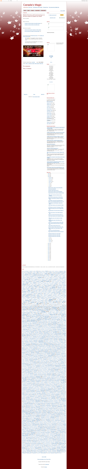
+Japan (35, 312)
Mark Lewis (41, 63)
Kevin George (31, 392)
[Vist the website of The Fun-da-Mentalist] (51, 50)
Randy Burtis (49, 422)
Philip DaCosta (43, 420)
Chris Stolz (62, 344)
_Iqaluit (59, 282)
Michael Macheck (48, 407)
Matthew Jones (59, 403)
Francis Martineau (44, 364)
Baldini (40, 331)
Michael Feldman (49, 406)
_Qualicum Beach (30, 293)
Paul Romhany (52, 417)
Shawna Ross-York (33, 435)
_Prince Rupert (25, 293)
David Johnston (44, 353)
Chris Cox (37, 343)
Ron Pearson (39, 429)
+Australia (30, 311)
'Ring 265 (49, 306)
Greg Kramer (48, 370)
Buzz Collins (46, 338)
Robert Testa (53, 427)
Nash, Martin (49, 123)
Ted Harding (43, 442)
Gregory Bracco (25, 371)
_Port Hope (32, 292)
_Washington (64, 300)
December (50, 177)
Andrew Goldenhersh (38, 327)
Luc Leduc (32, 397)
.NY (34, 305)
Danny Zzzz (28, 351)
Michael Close (45, 7)
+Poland (53, 312)
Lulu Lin (62, 397)
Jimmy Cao (52, 382)
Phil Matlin (33, 420)
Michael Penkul (61, 407)
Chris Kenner (63, 343)
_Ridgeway (34, 294)
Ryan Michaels (64, 430)
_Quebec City (40, 293)
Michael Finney (54, 406)
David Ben (32, 352)
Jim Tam (49, 382)
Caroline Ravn (46, 340)
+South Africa (60, 312)
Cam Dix (27, 339)
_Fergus (30, 278)
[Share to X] (40, 62)
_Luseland (64, 285)
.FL (43, 304)
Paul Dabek (26, 417)
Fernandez (23, 364)
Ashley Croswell (59, 330)
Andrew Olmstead (59, 327)
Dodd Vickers (40, 358)
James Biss (44, 376)
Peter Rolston (52, 419)
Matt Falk (36, 403)
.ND (24, 305)
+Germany (24, 312)
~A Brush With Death (62, 313)
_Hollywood (34, 282)
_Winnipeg (32, 302)
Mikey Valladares (62, 410)
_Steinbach (53, 297)
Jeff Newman (33, 381)
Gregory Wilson (30, 371)
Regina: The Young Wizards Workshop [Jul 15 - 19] (56, 201)
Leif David (40, 394)
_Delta (48, 276)
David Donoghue (63, 352)
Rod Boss (36, 428)
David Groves (30, 353)
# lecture (29, 309)
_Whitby (56, 301)
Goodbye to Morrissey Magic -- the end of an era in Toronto (55, 132)
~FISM (62, 315)
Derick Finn (54, 356)
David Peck (53, 354)
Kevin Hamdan (36, 392)
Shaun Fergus (63, 434)
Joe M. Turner (42, 383)
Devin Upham (28, 357)
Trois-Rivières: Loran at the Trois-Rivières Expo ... (55, 200)
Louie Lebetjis (59, 396)
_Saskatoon (27, 295)
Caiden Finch (56, 338)
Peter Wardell (61, 419)
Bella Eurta (56, 331)
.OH (36, 305)
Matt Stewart (48, 403)
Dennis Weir (40, 356)
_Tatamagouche (59, 298)
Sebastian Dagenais (37, 434)
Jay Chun (46, 379)
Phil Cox (65, 419)
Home (25, 10)
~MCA (61, 318)
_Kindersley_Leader (46, 283)
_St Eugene (47, 296)
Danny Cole (46, 350)
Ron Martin (35, 429)
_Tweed (23, 300)
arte (42, 330)
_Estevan (63, 277)
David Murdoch (37, 354)
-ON (37, 303)
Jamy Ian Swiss (24, 378)
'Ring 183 (41, 306)
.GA (45, 304)
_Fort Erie (39, 278)
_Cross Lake (36, 276)
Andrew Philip (64, 327)
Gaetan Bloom (25, 366)
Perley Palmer (49, 418)
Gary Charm (62, 366)
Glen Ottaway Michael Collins (59, 368)
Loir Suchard (23, 396)
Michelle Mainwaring (60, 408)
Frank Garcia (54, 364)
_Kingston (55, 283)
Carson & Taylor (56, 340)
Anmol (45, 328)
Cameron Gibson (41, 339)
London (36, 396)
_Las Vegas (23, 285)
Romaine (58, 428)
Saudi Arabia (38, 432)
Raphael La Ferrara (59, 422)
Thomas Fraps (32, 444)
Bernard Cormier (36, 333)
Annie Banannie (54, 328)
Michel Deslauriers (46, 408)
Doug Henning (35, 359)
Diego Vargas (50, 357)
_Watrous (33, 301)
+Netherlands (45, 312)
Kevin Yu (48, 392)
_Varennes (38, 300)
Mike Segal (57, 410)
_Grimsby (26, 281)
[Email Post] (37, 62)
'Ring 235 (45, 306)
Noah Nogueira (43, 414)
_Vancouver (27, 300)
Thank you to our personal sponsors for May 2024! (55, 222)
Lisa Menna (63, 395)
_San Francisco (55, 294)
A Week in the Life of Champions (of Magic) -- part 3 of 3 (55, 136)
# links (35, 309)
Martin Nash (28, 402)
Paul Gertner (34, 417)
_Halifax (41, 281)
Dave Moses (59, 351)
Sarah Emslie (28, 432)
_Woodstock (41, 302)
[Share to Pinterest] (42, 62)
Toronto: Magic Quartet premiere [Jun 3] (54, 225)
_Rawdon (51, 293)
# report (33, 310)
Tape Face (31, 442)
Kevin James (44, 392)
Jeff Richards (46, 381)
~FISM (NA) (28, 316)
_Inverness (56, 282)
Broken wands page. (50, 101)
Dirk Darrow (58, 357)
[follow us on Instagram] (64, 18)
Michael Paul (57, 407)
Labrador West (34, 393)
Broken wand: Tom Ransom (51, 144)
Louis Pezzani (63, 396)
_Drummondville (24, 277)
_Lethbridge (38, 285)
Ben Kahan (36, 332)
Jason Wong (35, 379)
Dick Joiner (41, 357)
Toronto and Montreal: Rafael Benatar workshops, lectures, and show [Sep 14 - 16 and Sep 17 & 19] (55, 162)
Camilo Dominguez (46, 339)
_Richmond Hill (29, 294)
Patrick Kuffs (27, 416)
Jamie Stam (63, 377)
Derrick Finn (24, 357)
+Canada (43, 311)
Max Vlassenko (44, 404)
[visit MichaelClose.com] (56, 29)
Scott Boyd (56, 432)
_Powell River (48, 292)
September (50, 181)
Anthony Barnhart (63, 328)
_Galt (39, 279)
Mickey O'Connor (33, 409)
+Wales (43, 313)
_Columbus (38, 275)
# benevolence (64, 307)
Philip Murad (52, 420)
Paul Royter (57, 417)
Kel (59, 390)
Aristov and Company (29, 330)
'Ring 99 (44, 307)
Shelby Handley (52, 435)
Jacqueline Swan (32, 376)
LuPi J (64, 397)
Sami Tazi (57, 431)
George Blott (49, 367)
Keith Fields (47, 390)
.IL (49, 304)
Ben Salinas (50, 332)
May (49, 186)
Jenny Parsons (30, 382)
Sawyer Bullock (48, 432)
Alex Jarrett (45, 324)
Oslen (33, 415)
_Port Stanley (44, 292)
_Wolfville (38, 302)
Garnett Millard (43, 366)
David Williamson (40, 355)
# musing (61, 309)
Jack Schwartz (53, 375)
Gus (38, 371)
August (50, 182)
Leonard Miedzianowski (63, 394)
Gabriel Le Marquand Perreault (49, 365)
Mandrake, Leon (49, 117)
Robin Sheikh (26, 428)
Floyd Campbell (34, 364)
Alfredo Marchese (60, 325)
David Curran (53, 352)
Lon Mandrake (32, 396)
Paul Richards (47, 417)
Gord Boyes (32, 369)
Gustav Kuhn (41, 371)
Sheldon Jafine (63, 435)
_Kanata (23, 283)
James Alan (38, 376)
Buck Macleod (32, 338)
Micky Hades (38, 409)
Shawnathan (37, 435)
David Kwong (63, 353)
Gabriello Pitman (63, 365)
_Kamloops (63, 282)
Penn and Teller (36, 418)
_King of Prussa (51, 283)
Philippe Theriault (57, 420)
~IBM (30, 317)
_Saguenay (41, 294)
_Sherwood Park (54, 295)
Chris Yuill (32, 345)
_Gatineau (50, 279)
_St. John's (37, 297)
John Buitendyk (24, 384)
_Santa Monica (63, 294)
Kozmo (55, 392)
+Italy (31, 312)
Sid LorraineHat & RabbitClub (51, 56)
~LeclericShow (46, 317)
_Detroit (51, 276)
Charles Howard (51, 341)
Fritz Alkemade (38, 365)
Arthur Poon (50, 330)
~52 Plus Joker (55, 313)
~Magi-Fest (28, 318)
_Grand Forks (39, 280)
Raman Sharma (45, 422)
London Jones (40, 396)
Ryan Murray (24, 431)
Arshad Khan (39, 330)
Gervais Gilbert (25, 368)
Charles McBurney (56, 341)
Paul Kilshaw (38, 417)
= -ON (46, 313)
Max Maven (39, 404)
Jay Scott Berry (24, 380)
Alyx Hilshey (29, 326)
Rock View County (32, 428)
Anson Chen (58, 328)
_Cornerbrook (51, 275)
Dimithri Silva (54, 357)
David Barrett (28, 352)
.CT (41, 304)
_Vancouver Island (34, 300)
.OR (41, 305)
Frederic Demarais (24, 365)
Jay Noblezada (54, 379)
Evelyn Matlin (24, 363)
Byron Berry (51, 338)
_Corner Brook (47, 275)
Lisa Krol (60, 395)
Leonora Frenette (35, 395)
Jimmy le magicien (58, 382)
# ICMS (63, 308)
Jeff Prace (42, 381)
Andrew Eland (28, 327)
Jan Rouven (28, 378)
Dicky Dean (46, 357)
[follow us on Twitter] (61, 18)
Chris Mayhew (28, 344)
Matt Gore (39, 403)
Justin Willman (28, 389)
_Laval (28, 285)
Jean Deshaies (32, 380)
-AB (53, 302)
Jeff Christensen (57, 380)
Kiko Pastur (51, 392)
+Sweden (23, 313)
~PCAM (28, 320)
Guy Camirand (52, 371)
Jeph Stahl (34, 382)
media (64, 404)
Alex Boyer (37, 324)
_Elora (53, 277)
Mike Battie (51, 409)
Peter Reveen (48, 419)
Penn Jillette (41, 418)
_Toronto (50, 299)
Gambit (34, 366)
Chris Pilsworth (46, 344)
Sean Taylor (26, 434)
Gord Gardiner (36, 369)
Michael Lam (43, 407)
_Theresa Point (26, 299)
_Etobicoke (23, 278)
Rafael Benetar (32, 422)
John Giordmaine (42, 384)
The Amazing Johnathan (58, 442)
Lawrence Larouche (25, 394)
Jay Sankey (63, 379)
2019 (49, 248)
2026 (49, 173)
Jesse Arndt (41, 382)
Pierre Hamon (24, 421)
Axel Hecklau (32, 331)
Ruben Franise (24, 430)
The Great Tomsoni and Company (47, 443)
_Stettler (61, 297)
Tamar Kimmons (27, 442)
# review (37, 310)
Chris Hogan (59, 343)
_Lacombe (47, 284)
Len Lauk (49, 394)
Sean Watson (32, 434)
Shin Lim (40, 436)
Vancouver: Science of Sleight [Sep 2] (52, 148)
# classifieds (41, 308)
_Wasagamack (60, 300)
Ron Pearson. (44, 429)
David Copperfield (47, 352)
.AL (31, 304)
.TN (48, 305)
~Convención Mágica (46, 315)
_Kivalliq (32, 284)
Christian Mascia (48, 345)
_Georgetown (55, 279)
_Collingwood (34, 275)
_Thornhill (30, 299)
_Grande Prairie (54, 280)
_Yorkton (46, 302)
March (50, 239)
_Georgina (59, 279)
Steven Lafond (64, 440)
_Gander (47, 279)
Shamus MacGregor (52, 434)
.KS (53, 304)
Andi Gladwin (58, 326)
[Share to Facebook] (41, 62)
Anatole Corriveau (46, 326)
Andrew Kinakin (48, 327)
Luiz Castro (53, 397)
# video (26, 63)
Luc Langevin (28, 397)
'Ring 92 (38, 307)
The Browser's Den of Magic (37, 7)
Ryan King (51, 430)
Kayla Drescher (32, 390)
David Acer (23, 352)
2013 (49, 256)
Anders (50, 326)
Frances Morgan (39, 364)
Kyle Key (27, 393)
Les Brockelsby (39, 395)
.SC (45, 305)
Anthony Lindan (25, 329)
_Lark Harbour (63, 284)
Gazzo (36, 367)
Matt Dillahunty (26, 403)
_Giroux (62, 279)
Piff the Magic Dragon (30, 421)
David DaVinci (58, 352)
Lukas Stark (58, 397)
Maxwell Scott (53, 404)
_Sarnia (23, 295)
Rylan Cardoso (39, 431)
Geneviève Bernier (40, 367)
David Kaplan (49, 353)
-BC (57, 302)
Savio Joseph (42, 432)
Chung (50, 346)
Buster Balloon (42, 338)
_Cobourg (26, 275)
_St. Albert (59, 296)
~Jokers (36, 317)
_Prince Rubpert (64, 292)
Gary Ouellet (25, 367)
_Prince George (58, 292)
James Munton (34, 377)
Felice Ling (59, 363)
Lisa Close (56, 395)
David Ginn (27, 353)
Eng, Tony (48, 107)
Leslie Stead (43, 395)
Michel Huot (55, 408)
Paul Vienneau (62, 417)
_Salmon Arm (50, 294)
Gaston (34, 367)
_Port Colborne (58, 291)
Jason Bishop (36, 378)
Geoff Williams (45, 367)
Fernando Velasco (28, 364)
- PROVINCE (50, 302)
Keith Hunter (51, 390)
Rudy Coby (28, 430)
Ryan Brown (32, 430)
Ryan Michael (59, 430)
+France (65, 311)
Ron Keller (27, 429)
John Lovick (64, 384)
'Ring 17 (35, 306)
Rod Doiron (44, 428)
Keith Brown (42, 390)
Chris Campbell (28, 343)
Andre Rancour (63, 326)
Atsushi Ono (27, 331)
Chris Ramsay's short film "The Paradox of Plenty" (55, 207)
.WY (58, 305)
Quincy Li (59, 421)
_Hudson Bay (43, 282)
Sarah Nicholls (33, 432)
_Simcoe (61, 295)
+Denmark (54, 311)
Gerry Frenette (64, 367)
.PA (43, 305)
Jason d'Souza (41, 378)
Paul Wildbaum (26, 418)
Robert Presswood (42, 427)
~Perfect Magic (33, 320)
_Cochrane (29, 275)
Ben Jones (32, 332)
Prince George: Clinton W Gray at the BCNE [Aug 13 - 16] (55, 167)
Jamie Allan (48, 377)
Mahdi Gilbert (53, 398)
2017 (49, 251)
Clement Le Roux (63, 346)
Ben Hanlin (28, 332)
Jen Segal (64, 381)
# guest (60, 308)
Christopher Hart (30, 346)
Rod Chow (40, 428)
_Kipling (59, 283)
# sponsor (47, 310)
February (50, 240)
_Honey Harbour (39, 282)
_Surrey (47, 298)
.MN (62, 304)
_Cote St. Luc (59, 275)
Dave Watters (63, 351)
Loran (44, 396)
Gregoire (61, 370)
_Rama (45, 293)
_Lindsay (45, 285)
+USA (38, 313)
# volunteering (63, 310)
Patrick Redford (43, 416)
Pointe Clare (41, 421)
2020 (49, 247)
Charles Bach (46, 341)
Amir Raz (33, 326)
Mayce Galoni (57, 404)
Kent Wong (54, 391)
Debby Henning (57, 355)
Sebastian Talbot (44, 434)
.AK (29, 304)
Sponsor (32, 10)
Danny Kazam (55, 350)
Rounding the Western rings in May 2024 (54, 233)
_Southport (30, 296)
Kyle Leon (30, 393)
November (50, 178)
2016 (49, 252)
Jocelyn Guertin (24, 383)
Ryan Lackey (55, 430)
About (28, 10)
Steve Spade (24, 440)
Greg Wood (56, 370)
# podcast (64, 309)
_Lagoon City (51, 284)
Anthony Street (31, 329)
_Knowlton (35, 284)
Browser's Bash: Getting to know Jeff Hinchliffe (55, 187)
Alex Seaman (25, 325)
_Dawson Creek (45, 276)
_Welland (42, 301)
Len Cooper (45, 394)
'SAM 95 (47, 307)
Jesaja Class (37, 382)
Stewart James (34, 441)
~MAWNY (58, 318)
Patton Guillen (62, 416)
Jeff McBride (28, 381)
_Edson (45, 277)
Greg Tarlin (52, 370)
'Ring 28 (54, 306)
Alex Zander (30, 325)
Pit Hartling (37, 421)
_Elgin (47, 277)
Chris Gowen (50, 343)
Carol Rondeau (26, 340)
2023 (49, 243)
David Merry (27, 354)
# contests (49, 308)
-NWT (34, 303)
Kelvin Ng (62, 390)
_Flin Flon (33, 278)
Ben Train (55, 332)
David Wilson (45, 355)
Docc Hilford (35, 358)
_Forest (36, 278)
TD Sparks (39, 442)
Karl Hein (53, 389)
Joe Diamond (37, 383)
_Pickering (32, 291)
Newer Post (25, 94)
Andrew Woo (34, 328)
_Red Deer (55, 293)
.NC (22, 305)
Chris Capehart (33, 343)
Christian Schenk (54, 345)
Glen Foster (49, 368)
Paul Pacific (43, 417)
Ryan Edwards (38, 430)
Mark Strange (37, 401)
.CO (39, 304)
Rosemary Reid (53, 429)
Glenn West (27, 369)
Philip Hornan (48, 420)
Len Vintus (52, 394)
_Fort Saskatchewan (56, 278)
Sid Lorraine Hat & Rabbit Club (54, 7)
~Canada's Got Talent (31, 63)
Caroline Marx (35, 340)
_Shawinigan (44, 295)
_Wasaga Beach (55, 300)
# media (46, 309)
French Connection (32, 365)
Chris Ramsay (52, 344)
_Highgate (23, 282)
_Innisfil (49, 282)
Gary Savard (30, 367)
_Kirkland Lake (63, 283)
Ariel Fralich (63, 329)
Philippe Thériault (63, 420)
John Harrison (51, 384)
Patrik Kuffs (57, 416)
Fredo (28, 365)
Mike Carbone (62, 409)
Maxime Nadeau (49, 404)
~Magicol (50, 318)
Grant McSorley (26, 370)
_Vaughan (41, 300)
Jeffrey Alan (50, 381)
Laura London (53, 393)
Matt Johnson (43, 403)
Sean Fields (55, 433)
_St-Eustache (55, 296)
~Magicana (39, 318)
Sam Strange (53, 431)
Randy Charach (54, 422)
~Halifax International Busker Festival (55, 316)
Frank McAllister (59, 364)
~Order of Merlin (63, 319)
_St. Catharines (28, 297)
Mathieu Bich (57, 402)
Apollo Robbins (43, 329)
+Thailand (32, 313)
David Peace (48, 354)
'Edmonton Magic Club (25, 306)
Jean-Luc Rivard (38, 380)
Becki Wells (52, 331)
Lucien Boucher (42, 397)
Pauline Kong (31, 418)
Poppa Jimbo (49, 421)
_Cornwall (55, 275)
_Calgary (46, 273)
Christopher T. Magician (35, 346)
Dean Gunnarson (50, 355)
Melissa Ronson (32, 405)
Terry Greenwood (48, 442)
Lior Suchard (52, 395)
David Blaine (37, 352)
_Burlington (34, 273)
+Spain (64, 312)
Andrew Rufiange (30, 328)
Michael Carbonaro (60, 405)
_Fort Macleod (47, 278)
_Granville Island (59, 280)
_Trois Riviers (60, 299)
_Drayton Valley (59, 276)
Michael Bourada (54, 405)
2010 (49, 260)
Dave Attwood (45, 351)
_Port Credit (24, 292)
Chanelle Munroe (40, 341)
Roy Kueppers (63, 429)
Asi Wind (63, 330)
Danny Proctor (23, 351)
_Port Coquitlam (63, 291)
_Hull (47, 282)
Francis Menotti (50, 364)
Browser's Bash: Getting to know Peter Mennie (55, 191)
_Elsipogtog (56, 277)
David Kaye (53, 353)
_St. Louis (41, 297)
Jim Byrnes (45, 382)
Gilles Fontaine (39, 368)
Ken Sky (47, 391)
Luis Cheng (45, 397)
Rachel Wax (23, 422)
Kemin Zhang (28, 391)
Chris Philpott (40, 344)
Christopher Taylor (41, 346)
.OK (39, 305)
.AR (33, 304)
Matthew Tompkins (25, 404)
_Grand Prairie (44, 280)
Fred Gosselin (63, 364)
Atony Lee (23, 331)
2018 (49, 249)
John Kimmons (60, 384)
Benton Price (26, 333)
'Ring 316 (61, 306)
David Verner (35, 355)
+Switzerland (28, 313)
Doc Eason (26, 358)
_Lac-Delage (43, 284)
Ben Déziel (64, 331)
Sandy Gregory (24, 432)
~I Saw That (26, 317)
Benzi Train (30, 333)
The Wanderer (24, 444)
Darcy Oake (37, 351)
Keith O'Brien (56, 390)
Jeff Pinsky (38, 381)
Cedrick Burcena (61, 340)
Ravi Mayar (63, 422)
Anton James (35, 329)
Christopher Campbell (63, 345)
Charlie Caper (32, 342)
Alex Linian (54, 324)
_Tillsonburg (39, 299)
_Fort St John (61, 278)
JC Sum (28, 380)
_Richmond (23, 294)
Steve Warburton (35, 440)
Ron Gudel (62, 428)
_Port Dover (28, 292)
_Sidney (58, 295)
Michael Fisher (60, 406)
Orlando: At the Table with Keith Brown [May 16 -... (55, 214)
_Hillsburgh (27, 282)
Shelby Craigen (47, 435)
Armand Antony (35, 330)
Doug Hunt (45, 359)
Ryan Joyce (43, 430)
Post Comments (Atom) (36, 96)
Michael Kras (38, 407)
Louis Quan (23, 397)
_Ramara (48, 293)
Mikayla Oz (47, 409)
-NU (32, 303)
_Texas (63, 298)
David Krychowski (58, 353)
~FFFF (59, 315)
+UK (35, 313)
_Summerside (43, 298)
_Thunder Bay (35, 299)
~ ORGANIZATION (50, 313)
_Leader (31, 285)
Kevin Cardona (27, 392)
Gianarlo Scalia (29, 368)
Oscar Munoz (30, 415)
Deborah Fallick (61, 355)
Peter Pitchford (43, 419)
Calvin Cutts (23, 339)
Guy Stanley (61, 371)
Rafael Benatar (27, 422)
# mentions (52, 309)
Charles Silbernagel (27, 342)
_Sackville (38, 294)
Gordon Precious (50, 369)
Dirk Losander (62, 357)
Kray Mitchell (58, 392)
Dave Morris (55, 351)
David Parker (41, 354)
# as (60, 307)
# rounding (42, 310)
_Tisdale (46, 299)
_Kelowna (34, 283)
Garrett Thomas (58, 366)
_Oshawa (64, 289)
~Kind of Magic (40, 317)
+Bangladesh (34, 311)
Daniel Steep (31, 350)
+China (50, 311)
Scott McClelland (33, 433)
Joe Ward (50, 383)
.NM (29, 305)
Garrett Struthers (53, 366)
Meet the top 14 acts (34, 35)
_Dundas (32, 277)
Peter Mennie (38, 419)
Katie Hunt (23, 390)
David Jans (34, 353)
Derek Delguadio (44, 356)
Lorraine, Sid (49, 116)
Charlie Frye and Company (42, 342)
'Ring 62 (30, 307)
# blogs (24, 308)
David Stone (25, 355)
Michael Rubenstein (31, 408)
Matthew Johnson (53, 403)
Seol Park (48, 434)
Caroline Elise (30, 340)
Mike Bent (54, 409)
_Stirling (64, 297)
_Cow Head (27, 276)
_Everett (27, 278)
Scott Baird (52, 432)
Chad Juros (26, 341)
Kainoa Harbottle (42, 389)
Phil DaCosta (25, 420)
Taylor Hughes (35, 442)
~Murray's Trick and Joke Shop (55, 319)
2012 (49, 257)
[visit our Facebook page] (62, 18)
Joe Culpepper (29, 383)
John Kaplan (55, 384)
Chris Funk (45, 343)
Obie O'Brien (59, 414)
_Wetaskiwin (46, 301)
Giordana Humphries (44, 368)
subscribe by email (52, 17)
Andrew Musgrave (53, 327)
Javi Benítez (39, 379)
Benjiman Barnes (61, 332)
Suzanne (56, 441)
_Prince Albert (53, 292)
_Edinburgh (35, 277)
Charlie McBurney (49, 342)
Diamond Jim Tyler (37, 357)
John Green (47, 384)
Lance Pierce (44, 393)
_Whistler (53, 301)
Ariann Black (54, 329)
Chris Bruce (23, 343)
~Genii (40, 316)
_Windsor (24, 302)
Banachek (44, 331)
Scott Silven (47, 433)
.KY (55, 304)
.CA (37, 304)
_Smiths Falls (26, 296)
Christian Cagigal (37, 345)
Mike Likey (39, 410)
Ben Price (41, 332)
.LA (57, 304)
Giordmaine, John (49, 110)
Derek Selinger (50, 356)
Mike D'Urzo (32, 410)
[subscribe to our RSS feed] (59, 18)
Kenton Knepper (59, 391)
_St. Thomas (49, 297)
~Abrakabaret (30, 314)
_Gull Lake (33, 281)
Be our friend (37, 10)
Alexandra (40, 325)
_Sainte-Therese (46, 294)
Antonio (39, 329)
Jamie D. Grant (53, 377)
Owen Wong (48, 415)
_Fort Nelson (51, 278)
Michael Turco (36, 408)
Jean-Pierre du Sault (44, 380)
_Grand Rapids (49, 280)
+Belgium (38, 311)
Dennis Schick (36, 356)
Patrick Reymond (48, 416)
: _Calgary (63, 303)
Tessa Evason (52, 442)
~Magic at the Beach (33, 318)
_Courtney (23, 276)
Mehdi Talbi (23, 405)
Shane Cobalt (58, 434)
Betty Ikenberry (52, 333)
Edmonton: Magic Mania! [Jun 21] (53, 190)
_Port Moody (36, 292)
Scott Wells (51, 433)
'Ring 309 (58, 306)
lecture (30, 394)
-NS (29, 303)
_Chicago (47, 274)
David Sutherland (30, 355)
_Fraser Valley (26, 279)
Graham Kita (61, 369)
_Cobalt (23, 275)
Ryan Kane (47, 430)
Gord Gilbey (40, 369)
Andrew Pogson (25, 328)
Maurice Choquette (30, 404)
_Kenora (38, 283)
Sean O (63, 433)
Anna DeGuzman (49, 328)
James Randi (39, 377)
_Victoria (49, 300)
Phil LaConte (29, 420)
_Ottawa (28, 290)
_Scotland (38, 295)
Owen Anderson (43, 415)
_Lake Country (55, 284)
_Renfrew (64, 293)
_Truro (64, 299)
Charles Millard (61, 341)
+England (57, 311)
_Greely (23, 281)
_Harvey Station (57, 281)
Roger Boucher (49, 428)
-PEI (42, 303)
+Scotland (56, 312)
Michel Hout (51, 408)
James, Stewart (49, 114)
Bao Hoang (48, 331)
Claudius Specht (57, 346)
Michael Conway (27, 406)
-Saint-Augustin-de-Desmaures (52, 303)
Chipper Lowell (63, 342)
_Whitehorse (64, 301)
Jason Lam (56, 378)
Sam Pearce (48, 431)
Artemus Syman (46, 330)
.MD (59, 304)
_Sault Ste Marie (33, 295)
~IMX (33, 317)
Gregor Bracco (64, 370)
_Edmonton (39, 277)
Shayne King (42, 435)
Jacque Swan (27, 376)
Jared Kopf (32, 378)
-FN (60, 302)
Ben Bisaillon (60, 331)
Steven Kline (59, 440)
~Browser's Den (52, 314)
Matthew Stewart (64, 403)
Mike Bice (58, 409)
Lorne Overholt (48, 396)
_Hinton (31, 282)
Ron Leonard (31, 429)
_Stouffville (28, 298)
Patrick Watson (53, 416)
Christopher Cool (25, 346)
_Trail (57, 299)
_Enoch (60, 277)
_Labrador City (39, 284)
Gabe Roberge (42, 365)
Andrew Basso (24, 327)
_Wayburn (39, 301)
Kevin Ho (40, 392)
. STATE (27, 304)
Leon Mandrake (57, 394)
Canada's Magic (32, 4)
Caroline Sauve (51, 340)
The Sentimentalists (62, 443)
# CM (45, 308)
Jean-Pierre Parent (51, 380)
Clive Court (30, 7)
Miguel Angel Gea (43, 409)
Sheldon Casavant (57, 435)
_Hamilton (47, 281)
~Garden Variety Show (34, 316)
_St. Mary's (45, 297)
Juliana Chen (50, 388)
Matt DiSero (31, 403)
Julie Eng (59, 388)
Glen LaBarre (53, 368)
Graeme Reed (56, 369)
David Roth (62, 354)
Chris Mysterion (34, 344)
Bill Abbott (64, 333)
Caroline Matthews (41, 340)
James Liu (29, 377)
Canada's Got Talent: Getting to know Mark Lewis (32, 24)
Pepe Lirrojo (45, 418)
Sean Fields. (59, 433)
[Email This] (38, 62)
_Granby (25, 280)
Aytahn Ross (36, 331)
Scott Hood (27, 433)
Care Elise (51, 339)
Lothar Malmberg (53, 396)
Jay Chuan (43, 379)
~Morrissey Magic (47, 319)
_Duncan (28, 277)
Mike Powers (53, 410)
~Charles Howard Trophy (32, 315)
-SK (57, 303)
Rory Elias (48, 429)
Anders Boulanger (54, 326)
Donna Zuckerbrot (60, 358)
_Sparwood (34, 296)
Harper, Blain (49, 111)
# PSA (27, 310)
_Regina (60, 293)
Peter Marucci (28, 419)
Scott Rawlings (43, 433)
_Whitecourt (60, 301)
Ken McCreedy (38, 391)
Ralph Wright (41, 422)
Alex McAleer (59, 324)
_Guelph (30, 281)
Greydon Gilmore (35, 371)
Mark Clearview (37, 63)
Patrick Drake (61, 415)
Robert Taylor (48, 427)
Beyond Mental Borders (58, 333)
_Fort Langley (42, 278)
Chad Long (31, 341)
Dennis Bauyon (26, 356)
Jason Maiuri (64, 378)
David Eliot (23, 353)
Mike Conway (27, 410)
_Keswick (41, 283)
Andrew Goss (43, 327)
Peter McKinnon (33, 419)
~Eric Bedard (55, 315)
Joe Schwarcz (46, 383)
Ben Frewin (24, 332)
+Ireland (28, 312)
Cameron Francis (36, 339)
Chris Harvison (55, 343)
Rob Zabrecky (25, 427)
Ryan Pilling (29, 431)
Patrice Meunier (56, 415)
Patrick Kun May (33, 416)
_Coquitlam (42, 275)
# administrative (54, 307)
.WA (54, 305)
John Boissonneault (62, 383)
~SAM (57, 320)
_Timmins (43, 299)
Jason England (47, 378)
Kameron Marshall (48, 389)
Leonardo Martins (30, 395)
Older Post (42, 94)
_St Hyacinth (51, 296)
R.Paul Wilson (63, 421)
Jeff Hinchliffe (62, 380)
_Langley (60, 284)
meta (38, 405)
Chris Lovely (23, 344)
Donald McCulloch (55, 358)
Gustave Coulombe (47, 371)
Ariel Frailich (59, 329)
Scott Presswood (39, 433)
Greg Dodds (31, 370)
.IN (51, 304)
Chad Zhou (35, 341)
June (49, 185)
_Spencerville (39, 296)
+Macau (38, 312)
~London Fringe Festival (53, 317)
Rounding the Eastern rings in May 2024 (54, 236)
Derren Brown (59, 356)
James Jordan (24, 377)
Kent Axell (50, 391)
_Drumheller (63, 276)
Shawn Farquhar (25, 435)
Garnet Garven (38, 366)
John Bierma (57, 383)
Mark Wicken (46, 401)
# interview (24, 309)
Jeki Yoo (61, 381)
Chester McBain (54, 342)
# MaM (44, 309)
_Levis (42, 285)
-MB (62, 302)
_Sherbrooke (49, 295)
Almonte (26, 326)
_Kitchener (24, 284)
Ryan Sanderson (35, 431)
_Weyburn (49, 301)
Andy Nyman (42, 328)
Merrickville (36, 405)
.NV (31, 305)
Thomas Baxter (28, 444)
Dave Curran (51, 351)
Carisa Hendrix (61, 339)
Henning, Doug (49, 113)
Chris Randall (58, 344)
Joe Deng (33, 383)
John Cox (37, 384)
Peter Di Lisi (57, 418)
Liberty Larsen (48, 395)
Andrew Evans (33, 327)
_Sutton (50, 298)
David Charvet (42, 352)
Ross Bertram (58, 429)
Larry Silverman (48, 393)
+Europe (61, 311)
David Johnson (39, 353)
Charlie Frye (36, 342)
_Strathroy (35, 298)
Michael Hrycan (28, 407)
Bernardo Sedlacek (46, 333)
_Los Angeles (60, 285)
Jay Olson (58, 379)
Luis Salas (49, 397)
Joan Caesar (63, 382)
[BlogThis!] (39, 62)
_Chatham (40, 274)
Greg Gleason (40, 370)
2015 (49, 253)
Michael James (33, 407)
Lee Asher (33, 394)
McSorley (61, 404)
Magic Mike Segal (44, 398)
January (50, 241)
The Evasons (39, 443)
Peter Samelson (57, 419)
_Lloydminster (49, 285)
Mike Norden (44, 410)
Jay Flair (50, 379)
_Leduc (34, 285)
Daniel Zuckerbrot (40, 350)
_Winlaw (28, 302)
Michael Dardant (38, 406)
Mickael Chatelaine (27, 409)
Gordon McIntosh (45, 369)
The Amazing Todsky (27, 443)
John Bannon (53, 383)
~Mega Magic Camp (27, 319)
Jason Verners (30, 379)
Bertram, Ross (49, 104)
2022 (49, 244)
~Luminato (23, 318)
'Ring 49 (26, 307)
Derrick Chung (64, 356)
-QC (46, 303)
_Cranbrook (31, 276)
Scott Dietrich (61, 432)
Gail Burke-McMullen (30, 366)
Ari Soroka (51, 329)
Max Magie (35, 404)
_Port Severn (40, 292)
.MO (64, 304)
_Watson (36, 301)
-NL (26, 303)
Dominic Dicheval (45, 358)
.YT (60, 305)
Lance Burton (39, 393)
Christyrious (46, 346)
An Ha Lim (36, 326)
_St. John (32, 297)
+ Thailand (27, 311)
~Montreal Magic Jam (39, 319)
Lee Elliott (37, 394)
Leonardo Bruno (25, 395)
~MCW (23, 319)
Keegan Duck (38, 390)
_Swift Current (54, 298)
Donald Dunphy (50, 358)
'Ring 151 (31, 306)
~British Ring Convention (45, 314)
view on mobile (62, 10)
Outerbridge (37, 415)
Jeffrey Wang (57, 381)
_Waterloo (29, 301)
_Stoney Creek (24, 298)
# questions (29, 310)
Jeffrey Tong (53, 381)
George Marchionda (54, 367)
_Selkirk (41, 295)
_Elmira (50, 277)
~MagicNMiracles (45, 318)
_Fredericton (36, 279)
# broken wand (32, 308)
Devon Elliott (32, 357)
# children (37, 308)
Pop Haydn (45, 421)
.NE (26, 305)
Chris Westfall (27, 345)
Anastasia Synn (40, 326)
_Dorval (55, 276)
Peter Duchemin (62, 418)
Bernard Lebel (41, 333)
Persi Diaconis (53, 418)
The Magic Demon (54, 443)
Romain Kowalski (54, 428)
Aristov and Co (24, 330)
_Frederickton (31, 279)
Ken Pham (43, 391)
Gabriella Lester (57, 365)
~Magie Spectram (54, 318)
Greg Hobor (44, 370)
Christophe (58, 345)
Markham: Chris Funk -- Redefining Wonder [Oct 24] (54, 140)
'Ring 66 (34, 307)
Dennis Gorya (30, 356)
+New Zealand (49, 312)
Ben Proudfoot (46, 332)
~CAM (59, 314)
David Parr (45, 354)
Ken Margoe (33, 391)
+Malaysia (41, 312)
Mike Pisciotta (49, 410)
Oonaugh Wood (25, 415)
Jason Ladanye (52, 378)
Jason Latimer (60, 378)
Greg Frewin (35, 370)
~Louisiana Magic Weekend (61, 317)
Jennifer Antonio (25, 382)
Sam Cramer (44, 431)
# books (27, 308)
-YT (60, 303)
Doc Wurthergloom (31, 358)
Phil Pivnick (38, 420)
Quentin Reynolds (54, 421)
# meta (56, 309)
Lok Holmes (27, 396)
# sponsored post (53, 310)
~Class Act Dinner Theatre (39, 315)
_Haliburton (37, 281)
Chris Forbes (41, 343)
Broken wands (43, 10)
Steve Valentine (29, 440)
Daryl (41, 351)
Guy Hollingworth (57, 371)
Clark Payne (53, 346)
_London (54, 285)
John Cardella (28, 384)
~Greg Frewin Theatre (45, 316)
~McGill (64, 318)
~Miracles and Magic (32, 319)
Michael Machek (52, 407)
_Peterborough (24, 291)
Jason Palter (25, 379)
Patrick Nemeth (37, 416)
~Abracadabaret (24, 314)
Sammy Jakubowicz (62, 431)
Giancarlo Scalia (34, 368)
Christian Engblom (43, 345)
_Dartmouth (40, 276)
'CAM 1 (63, 305)
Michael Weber (41, 408)
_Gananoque (43, 279)
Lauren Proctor (58, 393)
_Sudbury (38, 298)
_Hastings (61, 281)
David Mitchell (32, 354)
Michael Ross (26, 408)
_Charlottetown (35, 274)
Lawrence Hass (63, 393)
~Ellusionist (51, 315)
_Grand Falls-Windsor (34, 280)
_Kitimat (29, 284)
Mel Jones (27, 405)
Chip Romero (58, 342)
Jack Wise (57, 375)
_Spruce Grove (43, 296)
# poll (24, 310)
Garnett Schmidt (48, 366)
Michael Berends (48, 405)
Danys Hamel (32, 351)
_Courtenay (63, 275)
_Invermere (52, 282)
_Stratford (31, 298)
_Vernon (46, 300)
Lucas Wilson (37, 397)
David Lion (23, 354)
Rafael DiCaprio (37, 422)
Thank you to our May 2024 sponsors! (54, 230)
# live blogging (39, 309)
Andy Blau (38, 328)
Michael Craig (33, 406)
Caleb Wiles (60, 338)
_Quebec (34, 293)
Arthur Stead (54, 330)
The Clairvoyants (33, 443)
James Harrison (62, 376)
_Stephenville (57, 297)
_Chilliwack (52, 274)
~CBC (26, 315)
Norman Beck (53, 414)
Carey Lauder (55, 339)
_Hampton (53, 281)
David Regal (58, 354)
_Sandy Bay (58, 294)
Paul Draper (30, 417)
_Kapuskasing (27, 283)
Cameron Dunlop (31, 339)
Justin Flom (23, 389)
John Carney (32, 384)
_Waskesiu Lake (25, 301)
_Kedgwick (31, 283)
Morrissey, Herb (49, 122)
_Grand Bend (28, 280)
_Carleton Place (26, 274)
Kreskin (62, 392)
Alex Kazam (49, 324)
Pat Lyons (52, 415)
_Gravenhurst (63, 280)
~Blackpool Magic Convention (37, 314)
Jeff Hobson (23, 381)
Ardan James (47, 329)
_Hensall (64, 281)
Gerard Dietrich (59, 367)
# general (54, 308)
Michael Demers (44, 406)
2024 (49, 176)
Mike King (36, 410)
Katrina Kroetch (27, 390)
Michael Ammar (42, 405)
